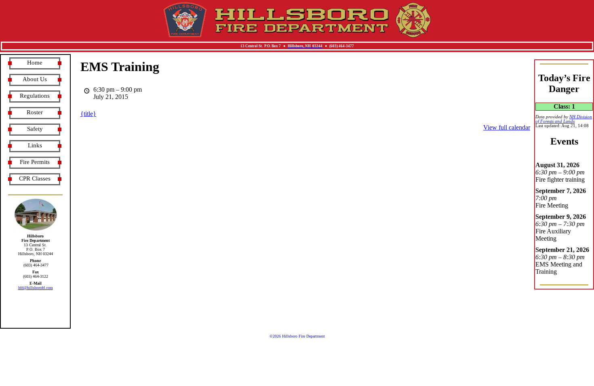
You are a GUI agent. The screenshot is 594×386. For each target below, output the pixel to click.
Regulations (35, 95)
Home (34, 62)
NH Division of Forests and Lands (563, 119)
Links (35, 145)
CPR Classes (35, 178)
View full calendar (506, 127)
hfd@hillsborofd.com (35, 287)
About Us (35, 79)
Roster (35, 112)
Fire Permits (35, 162)
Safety (35, 129)
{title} (88, 113)
